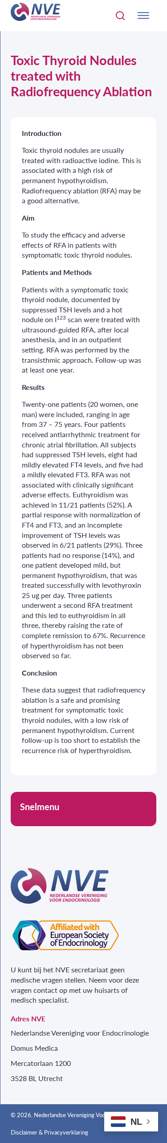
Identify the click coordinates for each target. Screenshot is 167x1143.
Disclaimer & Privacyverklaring (49, 1132)
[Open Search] (120, 15)
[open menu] (143, 15)
